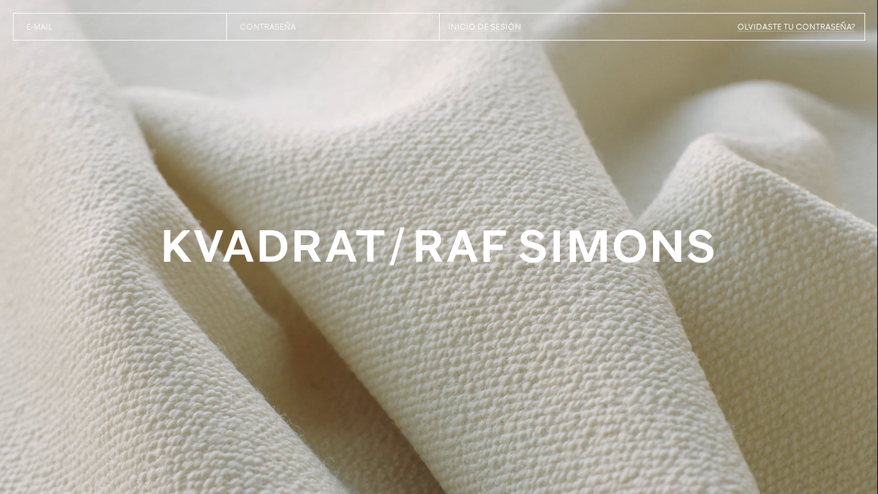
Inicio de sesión (484, 27)
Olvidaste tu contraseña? (796, 27)
